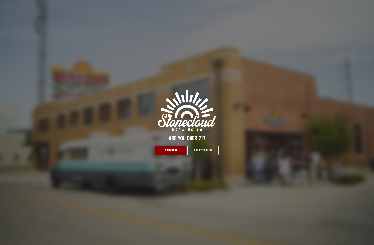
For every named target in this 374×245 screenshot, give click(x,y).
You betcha (171, 150)
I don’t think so (203, 150)
